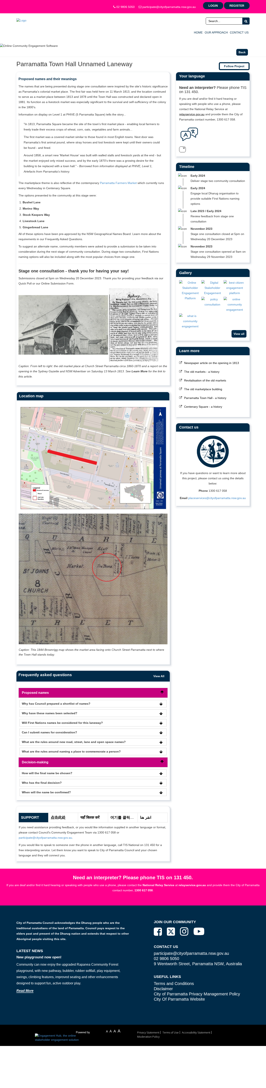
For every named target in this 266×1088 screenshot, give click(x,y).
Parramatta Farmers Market (118, 183)
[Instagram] (184, 931)
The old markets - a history (201, 371)
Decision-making (35, 762)
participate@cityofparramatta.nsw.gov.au (169, 7)
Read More (24, 990)
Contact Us (239, 32)
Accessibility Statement (196, 1032)
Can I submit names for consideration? (49, 732)
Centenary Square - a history (203, 406)
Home (198, 32)
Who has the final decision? (42, 782)
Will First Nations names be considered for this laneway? (62, 722)
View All (158, 676)
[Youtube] (198, 931)
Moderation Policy (148, 1036)
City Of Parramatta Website (179, 999)
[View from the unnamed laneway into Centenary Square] (190, 290)
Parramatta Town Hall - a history (205, 398)
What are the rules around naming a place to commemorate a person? (71, 751)
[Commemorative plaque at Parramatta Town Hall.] (212, 302)
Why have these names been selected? (49, 713)
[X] (171, 931)
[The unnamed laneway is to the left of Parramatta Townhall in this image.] (212, 288)
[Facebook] (158, 931)
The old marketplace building (203, 389)
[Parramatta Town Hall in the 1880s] (190, 321)
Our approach (216, 32)
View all (239, 333)
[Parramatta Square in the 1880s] (235, 304)
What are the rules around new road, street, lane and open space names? (74, 742)
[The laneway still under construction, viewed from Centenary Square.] (235, 288)
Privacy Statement (148, 1032)
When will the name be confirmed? (46, 792)
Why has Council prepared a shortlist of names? (56, 703)
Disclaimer (163, 988)
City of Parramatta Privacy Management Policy (197, 994)
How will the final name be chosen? (47, 773)
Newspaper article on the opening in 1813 (211, 363)
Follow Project (234, 66)
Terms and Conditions (174, 983)
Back (242, 52)
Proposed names (35, 692)
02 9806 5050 (125, 7)
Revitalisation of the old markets (205, 380)
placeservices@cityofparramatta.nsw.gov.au (217, 498)
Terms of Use (171, 1032)
